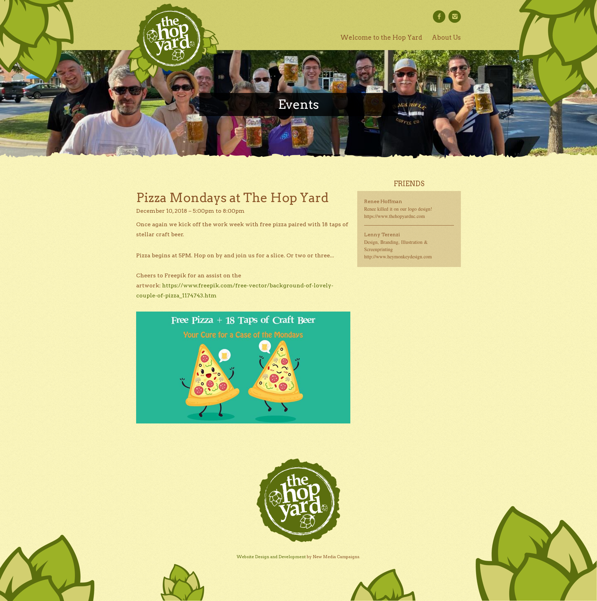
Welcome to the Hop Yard (381, 37)
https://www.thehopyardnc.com (394, 216)
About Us (446, 37)
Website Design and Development (271, 556)
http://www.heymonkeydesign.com (398, 256)
